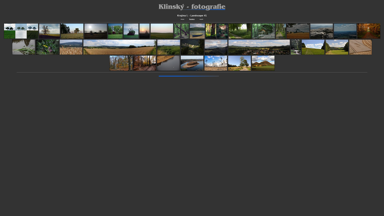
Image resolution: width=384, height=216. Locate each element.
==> (201, 19)
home (192, 19)
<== (182, 19)
